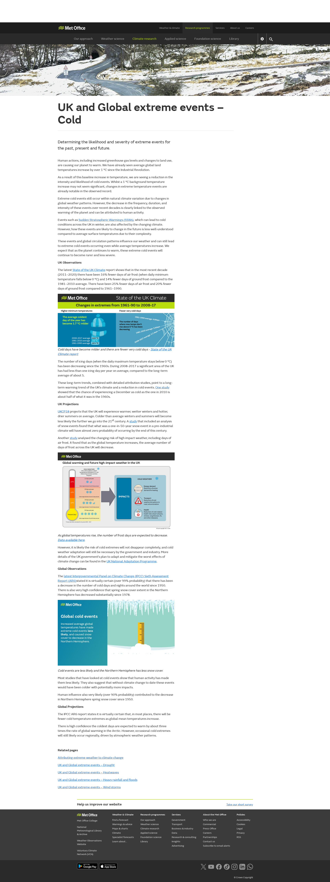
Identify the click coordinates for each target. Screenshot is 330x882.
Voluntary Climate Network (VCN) (87, 852)
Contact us (209, 841)
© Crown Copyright (243, 877)
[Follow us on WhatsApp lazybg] (250, 866)
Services (220, 27)
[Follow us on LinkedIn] (242, 866)
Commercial (209, 824)
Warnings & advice (122, 824)
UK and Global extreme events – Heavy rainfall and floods (97, 780)
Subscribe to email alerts (216, 845)
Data (174, 832)
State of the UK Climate (89, 270)
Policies (241, 814)
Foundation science (207, 39)
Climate (116, 832)
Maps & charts (120, 828)
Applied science (175, 39)
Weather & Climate (123, 814)
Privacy (241, 832)
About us (235, 27)
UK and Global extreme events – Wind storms (89, 787)
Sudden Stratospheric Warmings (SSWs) (106, 220)
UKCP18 (63, 412)
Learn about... (119, 841)
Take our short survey (239, 804)
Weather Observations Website (89, 842)
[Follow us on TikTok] (227, 866)
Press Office (209, 828)
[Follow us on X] (203, 866)
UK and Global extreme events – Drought (86, 765)
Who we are (209, 820)
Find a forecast (120, 820)
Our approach (83, 39)
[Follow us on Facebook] (219, 866)
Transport (177, 824)
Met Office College (87, 820)
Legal (240, 828)
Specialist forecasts (123, 837)
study (133, 421)
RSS (239, 837)
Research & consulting (184, 837)
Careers (249, 27)
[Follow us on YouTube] (211, 866)
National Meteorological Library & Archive (89, 831)
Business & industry (182, 828)
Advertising (178, 845)
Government (178, 820)
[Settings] (262, 38)
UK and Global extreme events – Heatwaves (88, 772)
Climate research (144, 39)
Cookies (241, 824)
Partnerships (210, 837)
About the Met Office (214, 814)
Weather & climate (169, 27)
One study (162, 387)
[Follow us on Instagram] (234, 866)
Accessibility (243, 820)
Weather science (112, 39)
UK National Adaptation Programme (132, 561)
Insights (176, 841)
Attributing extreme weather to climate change (90, 758)
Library (234, 39)
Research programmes (197, 27)
